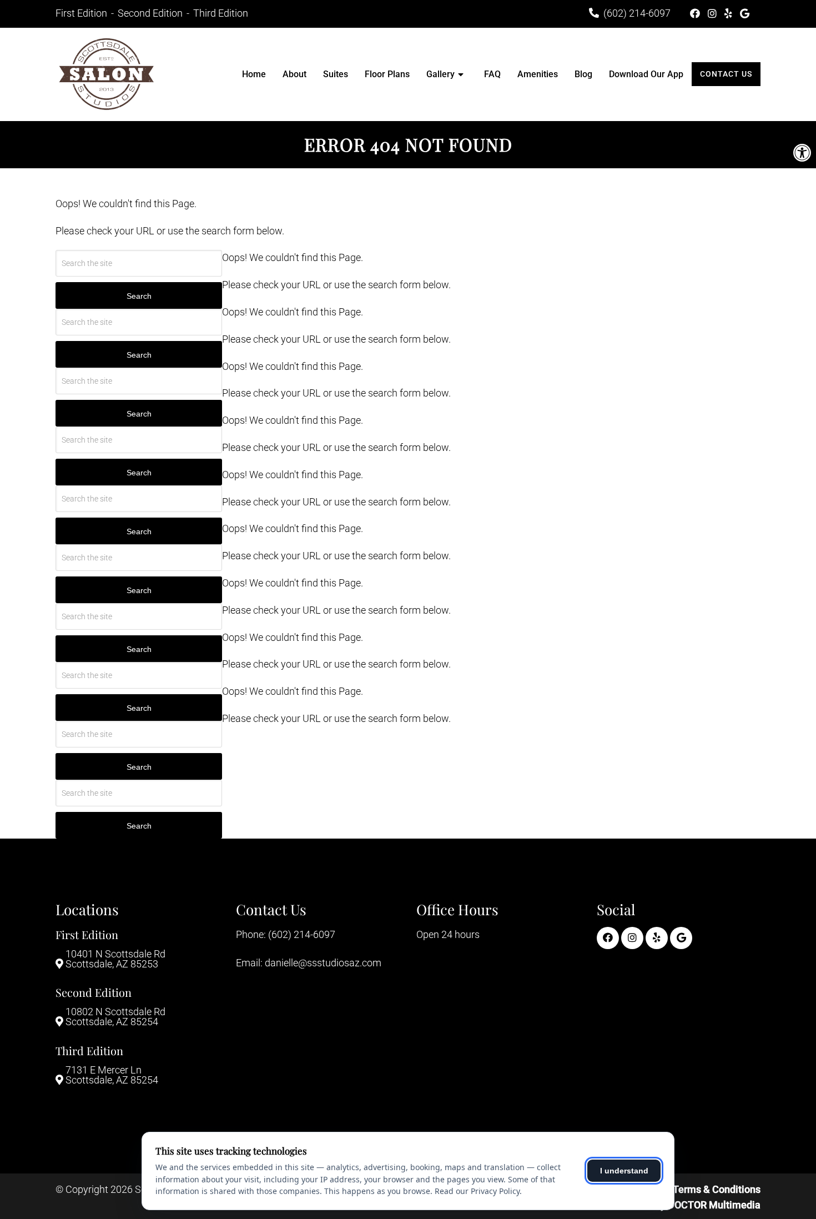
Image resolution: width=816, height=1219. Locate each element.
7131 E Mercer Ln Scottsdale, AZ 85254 (112, 1075)
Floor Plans (387, 74)
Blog (583, 74)
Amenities (537, 74)
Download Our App (646, 74)
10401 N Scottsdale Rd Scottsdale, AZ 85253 (115, 959)
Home (254, 74)
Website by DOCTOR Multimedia (688, 1205)
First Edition (82, 13)
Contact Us (726, 73)
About (294, 74)
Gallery (440, 74)
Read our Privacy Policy (477, 1191)
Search (139, 296)
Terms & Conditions (716, 1189)
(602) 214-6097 (637, 13)
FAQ (492, 74)
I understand (624, 1170)
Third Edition (220, 13)
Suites (335, 74)
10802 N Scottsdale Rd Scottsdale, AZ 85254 (115, 1017)
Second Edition (151, 13)
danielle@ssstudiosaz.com (323, 963)
